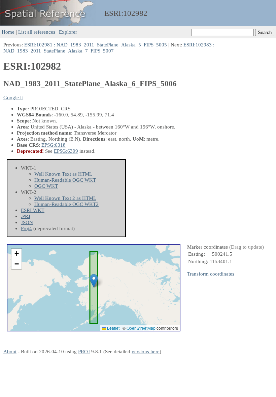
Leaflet (112, 328)
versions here (146, 351)
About (9, 351)
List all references (36, 32)
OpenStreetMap (141, 328)
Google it (13, 97)
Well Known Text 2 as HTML (65, 198)
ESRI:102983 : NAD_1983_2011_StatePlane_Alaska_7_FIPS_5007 (108, 47)
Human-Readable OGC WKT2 (66, 204)
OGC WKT (46, 186)
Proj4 (26, 228)
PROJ (84, 351)
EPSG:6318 (53, 145)
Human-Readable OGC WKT (65, 180)
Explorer (68, 32)
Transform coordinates (210, 274)
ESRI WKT (32, 210)
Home (8, 32)
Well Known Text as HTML (63, 174)
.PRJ (25, 216)
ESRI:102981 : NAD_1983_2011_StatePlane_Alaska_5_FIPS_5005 (95, 44)
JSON (27, 222)
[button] (94, 281)
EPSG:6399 (66, 151)
